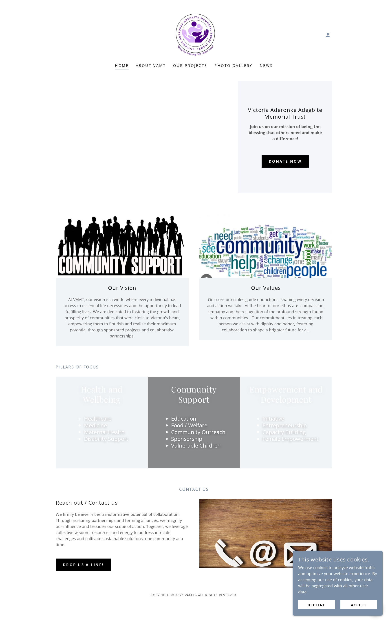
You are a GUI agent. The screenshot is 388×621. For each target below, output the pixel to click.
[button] (327, 35)
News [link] (266, 65)
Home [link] (122, 65)
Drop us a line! (83, 564)
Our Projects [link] (190, 65)
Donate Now (285, 161)
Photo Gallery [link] (233, 65)
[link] (194, 34)
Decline (317, 605)
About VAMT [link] (151, 65)
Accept (359, 605)
